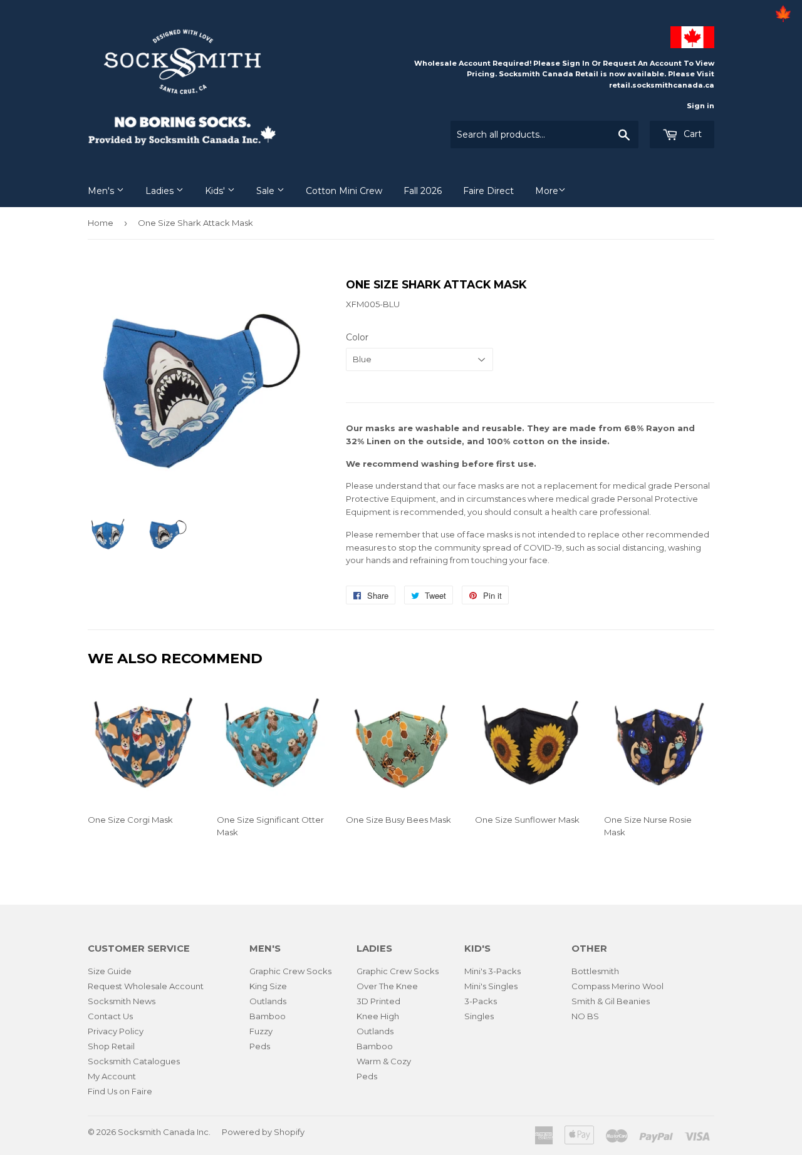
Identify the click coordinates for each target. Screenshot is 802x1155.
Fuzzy (261, 1031)
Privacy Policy (115, 1031)
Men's (102, 190)
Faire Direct (488, 190)
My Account (112, 1076)
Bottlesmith (595, 971)
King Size (268, 986)
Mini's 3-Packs (492, 971)
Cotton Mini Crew (344, 190)
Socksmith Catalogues (134, 1061)
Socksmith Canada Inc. (164, 1132)
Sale (266, 190)
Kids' (216, 190)
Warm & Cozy (384, 1061)
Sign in (700, 105)
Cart (691, 134)
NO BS (585, 1016)
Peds (259, 1046)
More (546, 190)
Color (357, 337)
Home (100, 223)
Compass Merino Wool (617, 986)
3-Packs (480, 1001)
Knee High (378, 1016)
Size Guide (110, 971)
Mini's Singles (491, 986)
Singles (479, 1016)
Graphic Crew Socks (290, 971)
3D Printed (378, 1001)
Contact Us (110, 1016)
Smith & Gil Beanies (610, 1001)
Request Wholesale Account (146, 986)
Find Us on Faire (120, 1091)
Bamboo (267, 1016)
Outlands (267, 1001)
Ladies (160, 190)
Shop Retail (111, 1046)
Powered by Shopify (263, 1132)
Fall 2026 (423, 190)
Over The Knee (387, 986)
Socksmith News (121, 1001)
